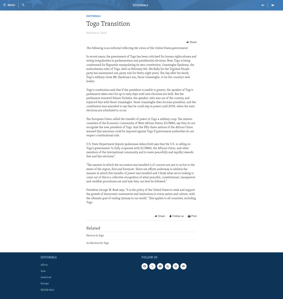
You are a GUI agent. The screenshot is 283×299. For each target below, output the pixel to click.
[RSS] (168, 266)
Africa (44, 265)
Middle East (47, 290)
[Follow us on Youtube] (160, 266)
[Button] (191, 42)
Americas (46, 277)
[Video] (273, 5)
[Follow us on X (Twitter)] (152, 266)
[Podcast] (176, 266)
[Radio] (263, 5)
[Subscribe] (183, 266)
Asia (43, 271)
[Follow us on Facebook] (145, 266)
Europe (45, 283)
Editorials (93, 16)
